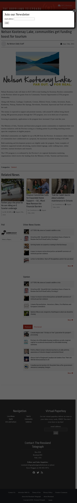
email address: (9, 19)
